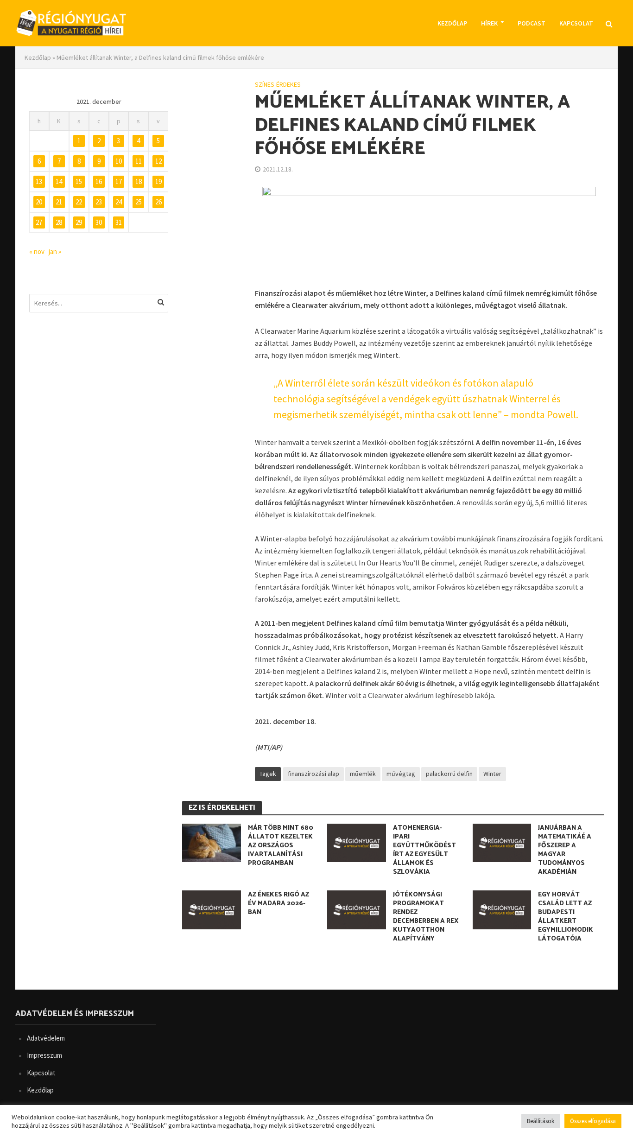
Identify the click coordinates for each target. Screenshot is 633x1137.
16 (98, 181)
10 (118, 161)
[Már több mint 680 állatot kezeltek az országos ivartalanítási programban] (211, 841)
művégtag (400, 773)
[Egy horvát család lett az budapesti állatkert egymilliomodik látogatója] (502, 909)
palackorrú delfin (449, 773)
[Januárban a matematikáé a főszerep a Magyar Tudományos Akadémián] (502, 841)
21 (59, 201)
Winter (492, 773)
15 (79, 181)
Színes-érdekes (278, 84)
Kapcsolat (576, 23)
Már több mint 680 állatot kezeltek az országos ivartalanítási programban (280, 846)
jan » (55, 251)
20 (39, 201)
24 (118, 201)
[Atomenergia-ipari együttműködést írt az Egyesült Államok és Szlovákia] (356, 841)
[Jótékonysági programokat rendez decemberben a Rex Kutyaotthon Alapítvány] (356, 909)
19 (158, 181)
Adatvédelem (46, 1038)
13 (39, 181)
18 (138, 181)
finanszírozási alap (313, 773)
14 (59, 181)
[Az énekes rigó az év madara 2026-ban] (211, 909)
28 (59, 222)
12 (158, 161)
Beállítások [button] (540, 1121)
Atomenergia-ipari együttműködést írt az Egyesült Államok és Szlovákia (424, 850)
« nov (36, 251)
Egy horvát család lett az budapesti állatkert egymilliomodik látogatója (565, 916)
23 (98, 201)
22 (79, 201)
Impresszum (44, 1055)
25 (138, 201)
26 (158, 201)
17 (118, 181)
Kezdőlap (452, 23)
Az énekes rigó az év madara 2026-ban (278, 903)
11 (138, 161)
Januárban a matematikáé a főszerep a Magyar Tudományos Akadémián (564, 850)
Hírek (489, 23)
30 (98, 222)
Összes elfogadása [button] (593, 1121)
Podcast (531, 23)
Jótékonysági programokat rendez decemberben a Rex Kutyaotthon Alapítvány (425, 916)
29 (79, 222)
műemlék (363, 773)
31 (118, 222)
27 (39, 222)
